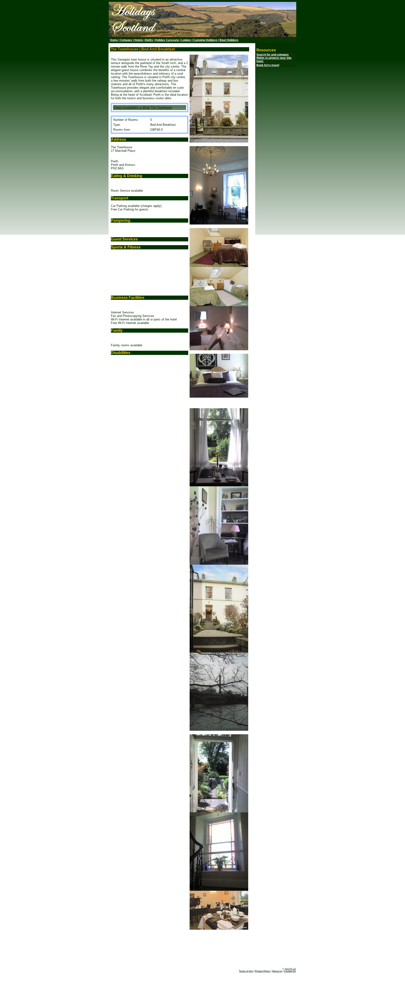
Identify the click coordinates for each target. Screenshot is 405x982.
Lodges (186, 40)
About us (277, 971)
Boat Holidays (229, 40)
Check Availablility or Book (132, 107)
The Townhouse (161, 107)
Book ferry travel (267, 65)
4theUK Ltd (290, 969)
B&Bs (149, 40)
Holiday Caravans (167, 40)
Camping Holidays (205, 40)
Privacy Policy (262, 971)
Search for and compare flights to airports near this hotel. (274, 58)
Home (114, 40)
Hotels (138, 40)
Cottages (126, 40)
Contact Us (290, 971)
